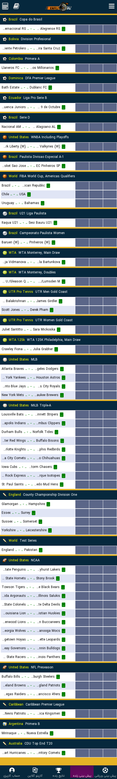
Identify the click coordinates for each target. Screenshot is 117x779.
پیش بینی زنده (82, 776)
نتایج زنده (58, 776)
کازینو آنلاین (35, 776)
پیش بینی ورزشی (105, 776)
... (82, 28)
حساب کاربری (12, 776)
